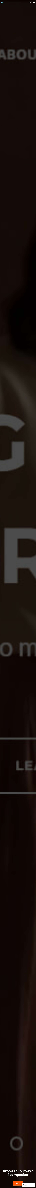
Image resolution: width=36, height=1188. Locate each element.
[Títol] (2, 2)
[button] (32, 2)
